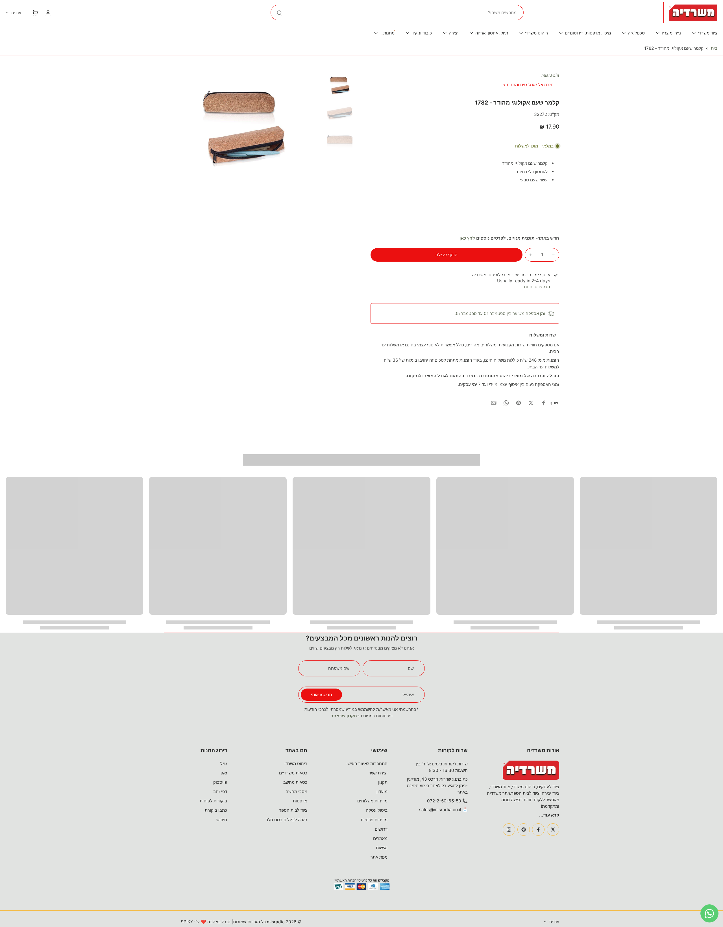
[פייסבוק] (538, 829)
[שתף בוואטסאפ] (506, 403)
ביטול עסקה (376, 810)
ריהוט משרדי (295, 763)
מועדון (381, 791)
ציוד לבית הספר (293, 810)
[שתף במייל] (493, 403)
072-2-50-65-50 (444, 801)
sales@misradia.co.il (440, 809)
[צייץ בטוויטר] (531, 403)
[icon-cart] (35, 12)
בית (714, 48)
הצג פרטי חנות (537, 286)
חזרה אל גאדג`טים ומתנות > (528, 84)
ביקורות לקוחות (213, 801)
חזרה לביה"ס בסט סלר (286, 819)
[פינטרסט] (523, 829)
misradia (550, 75)
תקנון (382, 782)
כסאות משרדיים (293, 773)
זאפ (224, 773)
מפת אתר (379, 857)
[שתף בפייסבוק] (543, 403)
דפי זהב (220, 791)
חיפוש (221, 819)
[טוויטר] (553, 829)
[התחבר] (48, 12)
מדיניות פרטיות (374, 819)
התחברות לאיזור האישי (367, 763)
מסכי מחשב (296, 791)
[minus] (553, 254)
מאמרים (380, 838)
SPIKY (187, 921)
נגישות (381, 847)
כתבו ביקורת (216, 810)
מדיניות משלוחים (372, 801)
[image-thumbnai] (339, 85)
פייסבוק (220, 782)
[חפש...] (279, 13)
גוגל (223, 763)
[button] (446, 254)
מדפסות (300, 801)
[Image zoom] (244, 126)
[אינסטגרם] (509, 829)
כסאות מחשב (295, 782)
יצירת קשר (378, 773)
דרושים (381, 829)
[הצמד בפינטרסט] (518, 403)
